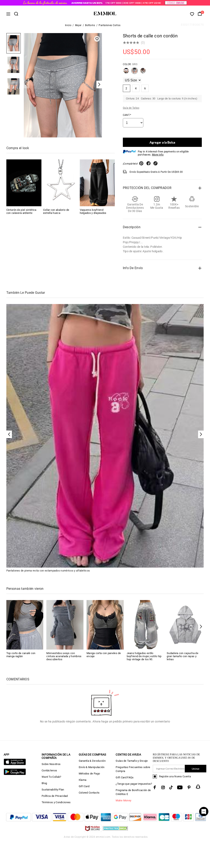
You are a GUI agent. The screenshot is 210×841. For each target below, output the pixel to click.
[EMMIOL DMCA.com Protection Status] (115, 831)
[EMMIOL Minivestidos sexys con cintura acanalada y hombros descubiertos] (64, 625)
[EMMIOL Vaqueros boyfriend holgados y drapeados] (97, 182)
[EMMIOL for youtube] (180, 787)
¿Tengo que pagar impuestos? (134, 783)
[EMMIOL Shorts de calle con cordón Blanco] (126, 72)
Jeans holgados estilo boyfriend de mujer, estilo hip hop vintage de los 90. (144, 656)
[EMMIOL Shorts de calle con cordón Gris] (134, 72)
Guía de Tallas (131, 107)
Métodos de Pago (89, 773)
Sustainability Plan (53, 789)
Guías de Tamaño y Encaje (132, 760)
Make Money (123, 800)
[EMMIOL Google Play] (15, 774)
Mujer (78, 25)
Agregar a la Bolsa (162, 142)
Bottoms (90, 25)
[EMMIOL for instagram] (163, 787)
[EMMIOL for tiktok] (170, 787)
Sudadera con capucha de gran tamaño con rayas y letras (182, 656)
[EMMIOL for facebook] (154, 787)
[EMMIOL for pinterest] (189, 787)
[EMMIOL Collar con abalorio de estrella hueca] (60, 182)
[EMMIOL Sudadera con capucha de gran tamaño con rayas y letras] (185, 625)
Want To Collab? (51, 776)
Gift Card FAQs (125, 777)
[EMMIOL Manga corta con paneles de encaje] (105, 625)
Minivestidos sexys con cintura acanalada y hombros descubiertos (63, 656)
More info (158, 154)
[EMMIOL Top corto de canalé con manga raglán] (24, 625)
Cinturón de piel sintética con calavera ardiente (21, 211)
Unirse (196, 768)
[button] (201, 626)
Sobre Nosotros (51, 764)
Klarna (83, 779)
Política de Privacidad (55, 795)
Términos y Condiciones (56, 802)
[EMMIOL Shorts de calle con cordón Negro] (143, 72)
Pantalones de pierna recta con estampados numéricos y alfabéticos (48, 570)
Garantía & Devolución (92, 760)
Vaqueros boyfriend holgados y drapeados (93, 211)
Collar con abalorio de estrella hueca (56, 211)
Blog (44, 783)
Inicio (68, 25)
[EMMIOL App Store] (15, 764)
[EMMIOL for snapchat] (198, 787)
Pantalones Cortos (109, 25)
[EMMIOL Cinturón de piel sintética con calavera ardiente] (23, 182)
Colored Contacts (89, 792)
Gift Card (84, 786)
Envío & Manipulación (92, 767)
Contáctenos (49, 770)
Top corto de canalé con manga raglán (20, 655)
